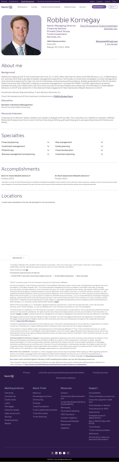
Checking (9, 393)
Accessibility (94, 393)
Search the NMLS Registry (25, 321)
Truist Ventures (40, 417)
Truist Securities (40, 413)
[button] (23, 7)
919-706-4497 (112, 44)
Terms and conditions (65, 378)
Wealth (8, 423)
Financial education (64, 150)
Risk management (63, 142)
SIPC (26, 314)
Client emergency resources (102, 396)
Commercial (10, 396)
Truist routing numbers (99, 430)
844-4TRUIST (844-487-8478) (100, 422)
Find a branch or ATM (98, 409)
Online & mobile (12, 410)
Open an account (12, 413)
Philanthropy (8, 150)
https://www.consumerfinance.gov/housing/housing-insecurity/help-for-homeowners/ (55, 364)
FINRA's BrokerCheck (63, 96)
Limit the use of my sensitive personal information (61, 372)
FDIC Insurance (67, 414)
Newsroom (66, 424)
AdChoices (94, 433)
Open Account (98, 7)
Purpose (36, 403)
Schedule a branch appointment (97, 416)
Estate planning (62, 146)
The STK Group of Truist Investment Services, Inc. (99, 27)
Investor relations (69, 418)
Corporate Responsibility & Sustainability (73, 403)
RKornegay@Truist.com (107, 41)
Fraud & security (100, 372)
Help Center (94, 412)
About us (37, 393)
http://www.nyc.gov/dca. (94, 356)
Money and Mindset (70, 421)
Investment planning (65, 154)
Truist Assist (94, 427)
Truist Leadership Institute (45, 410)
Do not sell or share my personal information (99, 438)
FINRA (56, 302)
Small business (11, 420)
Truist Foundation (41, 406)
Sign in (114, 7)
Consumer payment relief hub (100, 400)
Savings (8, 417)
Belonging (65, 407)
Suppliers (65, 428)
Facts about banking (70, 411)
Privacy (26, 372)
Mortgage (9, 406)
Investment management (13, 146)
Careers (64, 393)
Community (38, 399)
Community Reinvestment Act (73, 397)
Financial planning (10, 142)
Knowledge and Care (42, 396)
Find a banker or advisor (100, 405)
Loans (7, 403)
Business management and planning (18, 154)
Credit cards (10, 399)
